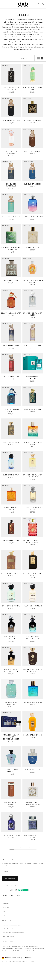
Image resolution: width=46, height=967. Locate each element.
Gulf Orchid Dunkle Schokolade (32, 670)
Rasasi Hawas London (33, 217)
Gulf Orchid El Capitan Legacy (33, 638)
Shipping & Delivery (8, 936)
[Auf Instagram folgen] (7, 885)
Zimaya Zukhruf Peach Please (32, 281)
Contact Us (6, 907)
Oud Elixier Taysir (11, 346)
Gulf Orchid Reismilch (11, 152)
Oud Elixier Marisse (11, 120)
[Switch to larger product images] (38, 58)
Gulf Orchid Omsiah (32, 606)
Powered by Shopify (26, 961)
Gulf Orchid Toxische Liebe (33, 574)
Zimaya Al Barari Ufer (11, 313)
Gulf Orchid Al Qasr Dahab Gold (32, 476)
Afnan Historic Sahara (11, 803)
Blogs (4, 915)
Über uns (5, 900)
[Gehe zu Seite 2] (34, 847)
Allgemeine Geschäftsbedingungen (13, 925)
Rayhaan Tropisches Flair (32, 443)
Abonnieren (10, 878)
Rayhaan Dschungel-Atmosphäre (11, 248)
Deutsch (28, 958)
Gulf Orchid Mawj (11, 475)
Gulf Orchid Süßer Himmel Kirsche (32, 541)
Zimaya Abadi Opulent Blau (32, 836)
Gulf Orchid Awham (11, 606)
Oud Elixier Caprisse (11, 217)
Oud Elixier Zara (11, 377)
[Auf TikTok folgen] (16, 885)
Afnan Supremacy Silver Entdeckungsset (11, 737)
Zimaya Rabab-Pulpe (32, 735)
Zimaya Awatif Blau (11, 835)
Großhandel (6, 903)
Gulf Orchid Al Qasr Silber (32, 314)
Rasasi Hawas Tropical (11, 703)
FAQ (4, 911)
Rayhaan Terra (11, 280)
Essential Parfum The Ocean (33, 509)
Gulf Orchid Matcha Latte (32, 89)
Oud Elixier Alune (32, 151)
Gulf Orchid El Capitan (11, 638)
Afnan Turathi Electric (11, 771)
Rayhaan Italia (32, 248)
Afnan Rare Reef (32, 770)
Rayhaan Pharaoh (32, 120)
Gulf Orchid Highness (11, 573)
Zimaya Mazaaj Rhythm (32, 378)
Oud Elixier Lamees (32, 346)
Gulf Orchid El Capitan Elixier (11, 670)
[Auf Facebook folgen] (3, 885)
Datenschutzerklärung (9, 929)
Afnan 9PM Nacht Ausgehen (11, 89)
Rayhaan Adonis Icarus (11, 509)
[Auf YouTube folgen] (11, 885)
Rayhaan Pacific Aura (32, 702)
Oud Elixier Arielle (32, 184)
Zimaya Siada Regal (32, 409)
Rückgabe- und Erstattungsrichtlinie (13, 932)
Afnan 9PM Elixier (11, 540)
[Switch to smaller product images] (42, 58)
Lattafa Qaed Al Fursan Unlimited (33, 803)
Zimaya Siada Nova (11, 442)
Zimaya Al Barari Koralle (11, 410)
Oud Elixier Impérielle (11, 185)
